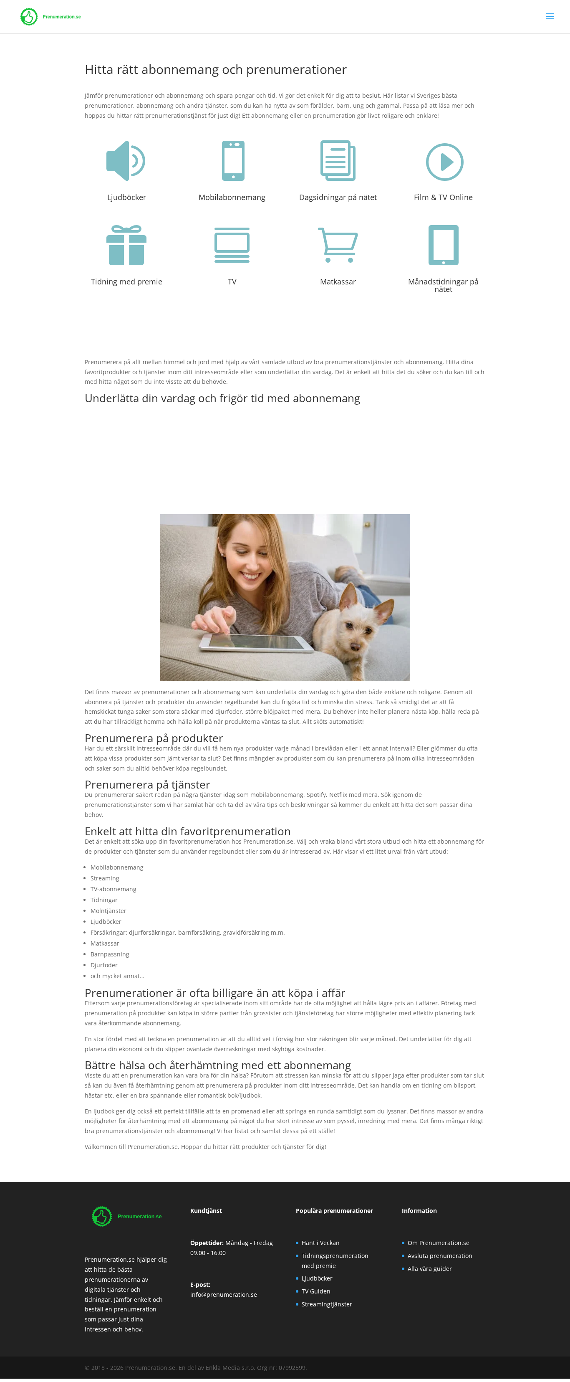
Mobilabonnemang (232, 197)
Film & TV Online (443, 197)
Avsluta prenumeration (440, 1256)
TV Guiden (316, 1291)
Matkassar (338, 281)
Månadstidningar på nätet (443, 285)
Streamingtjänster (327, 1304)
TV (232, 281)
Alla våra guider (430, 1269)
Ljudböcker (126, 197)
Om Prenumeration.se (438, 1243)
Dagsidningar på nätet (338, 197)
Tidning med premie (126, 281)
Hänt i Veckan (321, 1243)
